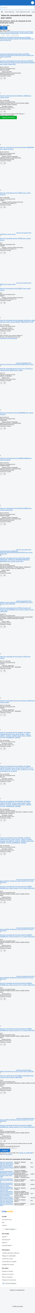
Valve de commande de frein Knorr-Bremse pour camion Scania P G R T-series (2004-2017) (6, 1193)
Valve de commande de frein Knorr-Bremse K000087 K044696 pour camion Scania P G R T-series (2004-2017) (17, 887)
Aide (3, 1222)
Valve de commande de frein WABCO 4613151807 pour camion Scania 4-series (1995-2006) (17, 1076)
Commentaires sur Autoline (9, 1261)
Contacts (4, 1225)
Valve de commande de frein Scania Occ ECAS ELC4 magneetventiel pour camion (7, 1167)
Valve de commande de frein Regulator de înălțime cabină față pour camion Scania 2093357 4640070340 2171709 (17, 321)
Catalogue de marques (8, 1264)
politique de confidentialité (26, 1152)
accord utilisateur (7, 1154)
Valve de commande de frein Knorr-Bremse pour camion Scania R (6, 1184)
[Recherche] (32, 7)
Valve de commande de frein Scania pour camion (6, 1197)
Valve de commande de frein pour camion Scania (6, 1162)
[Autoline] (2, 12)
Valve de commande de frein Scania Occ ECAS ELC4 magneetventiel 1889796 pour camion (16, 369)
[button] (32, 2)
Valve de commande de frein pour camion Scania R (6, 1180)
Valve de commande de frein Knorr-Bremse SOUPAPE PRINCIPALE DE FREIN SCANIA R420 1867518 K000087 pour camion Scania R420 (17, 62)
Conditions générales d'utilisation (10, 1253)
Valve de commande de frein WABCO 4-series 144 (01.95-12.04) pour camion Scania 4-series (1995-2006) (7, 1173)
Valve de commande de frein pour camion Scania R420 (6, 1204)
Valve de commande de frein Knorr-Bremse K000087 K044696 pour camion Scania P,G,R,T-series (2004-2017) (17, 935)
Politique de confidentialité (9, 1256)
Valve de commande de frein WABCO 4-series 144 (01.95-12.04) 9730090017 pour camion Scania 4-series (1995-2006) (17, 609)
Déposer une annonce (8, 117)
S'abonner (5, 1150)
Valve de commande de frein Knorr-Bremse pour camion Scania (6, 1189)
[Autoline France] (11, 2)
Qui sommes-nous (7, 1219)
